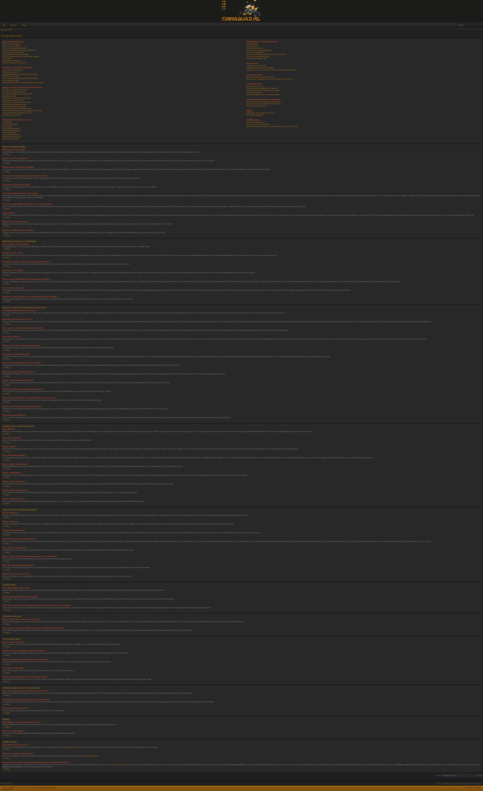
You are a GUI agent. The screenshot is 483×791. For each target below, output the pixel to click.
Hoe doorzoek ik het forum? (254, 86)
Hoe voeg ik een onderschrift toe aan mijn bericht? (17, 94)
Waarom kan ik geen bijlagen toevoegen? (15, 104)
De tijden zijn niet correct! (10, 72)
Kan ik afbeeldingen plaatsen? (11, 128)
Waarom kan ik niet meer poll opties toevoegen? (17, 98)
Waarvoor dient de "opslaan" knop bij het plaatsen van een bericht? (22, 111)
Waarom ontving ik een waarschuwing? (14, 106)
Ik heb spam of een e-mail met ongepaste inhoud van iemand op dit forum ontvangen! (271, 70)
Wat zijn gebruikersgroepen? (254, 48)
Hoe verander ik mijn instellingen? (13, 70)
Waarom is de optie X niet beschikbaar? (258, 124)
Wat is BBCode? (7, 122)
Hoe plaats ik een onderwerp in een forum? (15, 89)
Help (4, 25)
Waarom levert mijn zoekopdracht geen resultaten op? (262, 88)
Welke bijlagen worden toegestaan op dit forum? (260, 113)
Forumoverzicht (7, 30)
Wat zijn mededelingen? (9, 132)
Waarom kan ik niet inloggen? (11, 44)
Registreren (13, 25)
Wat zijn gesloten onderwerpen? (12, 137)
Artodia (478, 787)
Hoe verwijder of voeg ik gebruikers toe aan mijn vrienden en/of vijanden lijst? (269, 79)
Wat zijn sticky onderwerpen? (11, 135)
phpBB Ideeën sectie (93, 756)
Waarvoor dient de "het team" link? (256, 58)
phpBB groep (70, 747)
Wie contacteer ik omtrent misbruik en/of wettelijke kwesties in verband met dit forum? (272, 126)
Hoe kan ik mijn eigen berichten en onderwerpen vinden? (263, 94)
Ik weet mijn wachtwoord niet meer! (13, 52)
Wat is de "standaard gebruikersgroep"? (258, 56)
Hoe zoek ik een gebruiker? (254, 92)
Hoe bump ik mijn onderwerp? (12, 115)
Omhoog (7, 154)
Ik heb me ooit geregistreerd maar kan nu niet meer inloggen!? (21, 56)
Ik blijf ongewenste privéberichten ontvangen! (260, 68)
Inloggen (24, 25)
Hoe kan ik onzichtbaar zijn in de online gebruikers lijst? (19, 50)
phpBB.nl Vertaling (7, 789)
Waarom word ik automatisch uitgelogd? (14, 48)
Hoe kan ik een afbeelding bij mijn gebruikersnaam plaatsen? (20, 78)
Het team (439, 783)
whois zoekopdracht (115, 764)
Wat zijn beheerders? (252, 44)
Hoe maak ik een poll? (9, 96)
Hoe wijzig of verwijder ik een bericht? (14, 92)
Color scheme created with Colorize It (45, 787)
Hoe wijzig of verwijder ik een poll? (13, 100)
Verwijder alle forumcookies (451, 783)
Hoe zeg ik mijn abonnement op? (256, 106)
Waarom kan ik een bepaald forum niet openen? (17, 102)
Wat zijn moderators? (252, 46)
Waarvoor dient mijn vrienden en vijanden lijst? (260, 77)
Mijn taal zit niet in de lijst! (10, 76)
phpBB (11, 787)
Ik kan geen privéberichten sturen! (256, 65)
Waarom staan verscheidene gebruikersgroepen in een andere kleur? (266, 54)
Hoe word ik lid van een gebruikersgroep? (258, 50)
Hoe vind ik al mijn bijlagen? (254, 115)
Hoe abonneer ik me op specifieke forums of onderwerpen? (263, 104)
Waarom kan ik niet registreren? (12, 61)
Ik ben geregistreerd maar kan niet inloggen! (16, 54)
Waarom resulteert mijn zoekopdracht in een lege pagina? (263, 90)
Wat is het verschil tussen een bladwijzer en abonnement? (263, 102)
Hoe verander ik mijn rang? (11, 80)
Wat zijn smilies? (7, 126)
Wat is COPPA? (7, 58)
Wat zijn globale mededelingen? (12, 130)
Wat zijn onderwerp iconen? (11, 139)
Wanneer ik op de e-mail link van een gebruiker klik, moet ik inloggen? (23, 82)
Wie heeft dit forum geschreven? (256, 122)
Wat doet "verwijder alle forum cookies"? (15, 63)
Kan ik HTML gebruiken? (10, 124)
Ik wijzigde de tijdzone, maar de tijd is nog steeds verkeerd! (20, 74)
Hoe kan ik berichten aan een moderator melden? (17, 108)
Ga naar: (438, 775)
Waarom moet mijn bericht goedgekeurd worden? (17, 113)
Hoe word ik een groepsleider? (255, 52)
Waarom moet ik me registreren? (12, 46)
